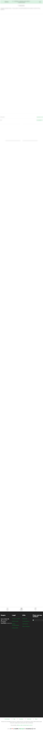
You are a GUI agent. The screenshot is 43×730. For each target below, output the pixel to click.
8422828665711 (40, 120)
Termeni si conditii (16, 618)
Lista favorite (25, 623)
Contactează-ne (25, 621)
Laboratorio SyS (40, 117)
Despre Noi (24, 618)
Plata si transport (26, 626)
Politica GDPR (15, 627)
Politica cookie (15, 621)
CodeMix (16, 728)
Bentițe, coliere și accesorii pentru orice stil (24, 725)
